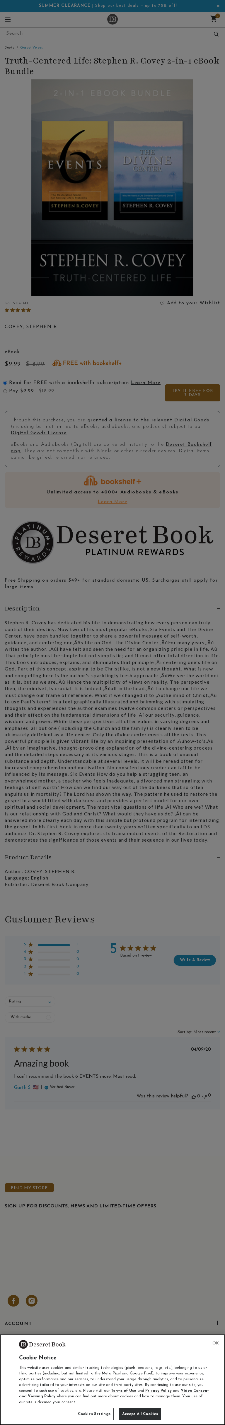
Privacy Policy (158, 1391)
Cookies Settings (94, 1414)
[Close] (215, 1343)
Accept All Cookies (140, 1414)
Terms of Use (123, 1391)
